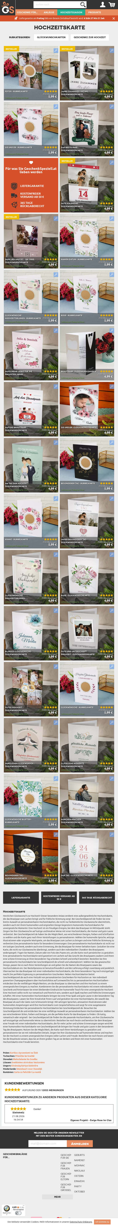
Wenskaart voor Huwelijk (29, 1069)
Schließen (113, 18)
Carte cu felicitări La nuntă (27, 1072)
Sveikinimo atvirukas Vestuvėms (28, 1062)
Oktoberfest (79, 1191)
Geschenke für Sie (66, 1156)
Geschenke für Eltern (66, 1176)
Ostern (78, 1176)
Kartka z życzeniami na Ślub (24, 1053)
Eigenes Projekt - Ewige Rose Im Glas (91, 1120)
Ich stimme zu (102, 1222)
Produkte (94, 12)
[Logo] (8, 7)
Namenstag (79, 1160)
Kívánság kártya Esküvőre (24, 1065)
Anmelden (80, 1144)
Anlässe (49, 12)
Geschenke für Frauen (66, 1166)
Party (78, 1186)
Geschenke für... (27, 12)
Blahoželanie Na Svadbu (25, 1059)
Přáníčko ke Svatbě (24, 1056)
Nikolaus (79, 1170)
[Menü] (24, 1206)
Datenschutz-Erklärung (81, 1222)
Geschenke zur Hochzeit (90, 37)
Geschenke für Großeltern (66, 1187)
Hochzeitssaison (71, 12)
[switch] (18, 1213)
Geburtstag (79, 1155)
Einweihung (79, 1181)
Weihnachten (79, 1165)
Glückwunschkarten (51, 37)
